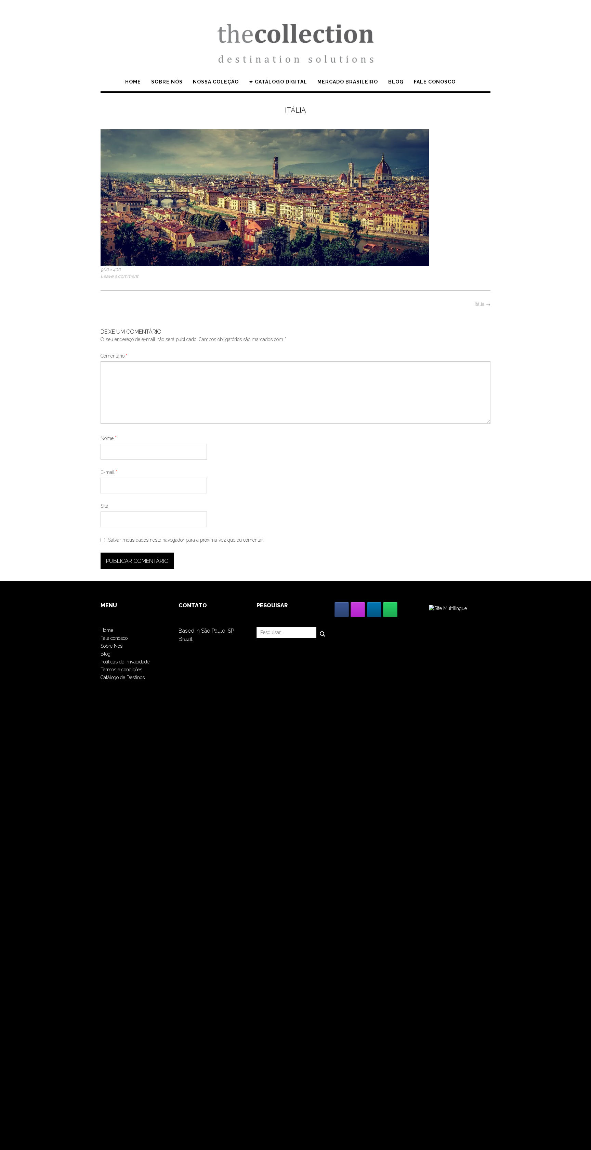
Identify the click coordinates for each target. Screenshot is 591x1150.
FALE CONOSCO (435, 82)
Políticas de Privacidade (125, 661)
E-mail (109, 472)
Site (104, 506)
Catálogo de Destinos (123, 677)
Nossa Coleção (216, 82)
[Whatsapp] (390, 609)
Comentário (114, 356)
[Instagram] (358, 609)
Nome (109, 438)
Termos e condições (121, 669)
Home (133, 82)
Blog (396, 82)
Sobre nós (167, 82)
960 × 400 (111, 269)
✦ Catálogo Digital (278, 82)
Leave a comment (119, 276)
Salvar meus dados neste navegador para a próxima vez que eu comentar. (186, 540)
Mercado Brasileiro (347, 82)
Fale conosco (114, 638)
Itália (482, 304)
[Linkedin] (374, 609)
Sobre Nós (111, 646)
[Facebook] (341, 609)
